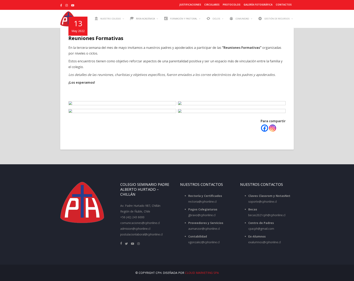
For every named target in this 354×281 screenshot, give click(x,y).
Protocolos (231, 4)
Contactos (284, 4)
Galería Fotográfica (258, 4)
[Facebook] (264, 128)
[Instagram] (272, 128)
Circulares (211, 4)
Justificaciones (190, 4)
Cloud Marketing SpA (202, 273)
